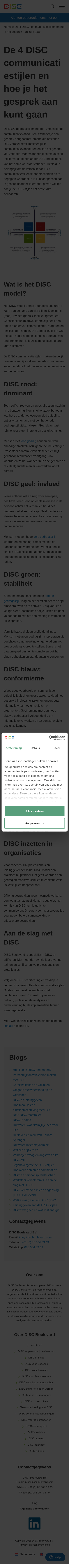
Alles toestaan (34, 811)
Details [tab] (35, 747)
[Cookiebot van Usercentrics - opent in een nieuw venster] (49, 737)
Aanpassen (32, 823)
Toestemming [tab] (13, 747)
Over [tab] (57, 747)
